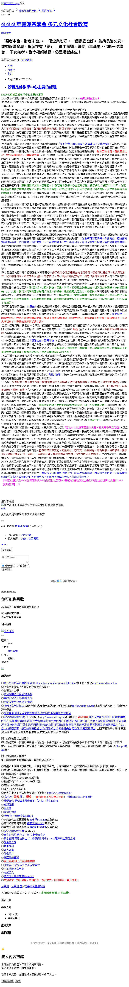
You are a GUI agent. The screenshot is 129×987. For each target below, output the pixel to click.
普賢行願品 (96, 724)
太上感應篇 (99, 721)
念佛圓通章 (109, 724)
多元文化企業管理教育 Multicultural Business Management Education (40, 683)
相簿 (10, 66)
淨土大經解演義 (39, 721)
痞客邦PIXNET (38, 819)
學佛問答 (111, 721)
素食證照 (9, 838)
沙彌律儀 (9, 724)
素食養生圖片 (24, 834)
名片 (10, 73)
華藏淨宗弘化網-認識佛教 (18, 694)
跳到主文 (6, 33)
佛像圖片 (9, 853)
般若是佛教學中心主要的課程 (32, 87)
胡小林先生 (65, 728)
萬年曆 (7, 808)
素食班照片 (10, 834)
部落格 (11, 70)
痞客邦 (18, 526)
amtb (3, 508)
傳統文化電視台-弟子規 (79, 721)
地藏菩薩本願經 (24, 724)
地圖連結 (72, 797)
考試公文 (9, 872)
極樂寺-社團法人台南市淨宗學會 (22, 865)
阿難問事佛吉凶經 (43, 724)
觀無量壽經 (83, 724)
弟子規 (5, 886)
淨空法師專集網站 (14, 717)
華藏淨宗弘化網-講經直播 (18, 698)
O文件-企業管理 (30, 538)
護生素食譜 (10, 842)
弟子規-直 (16, 886)
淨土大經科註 (56, 721)
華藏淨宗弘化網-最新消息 (18, 702)
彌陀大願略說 (96, 717)
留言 (25, 526)
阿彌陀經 (60, 724)
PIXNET (41, 943)
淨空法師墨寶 (11, 857)
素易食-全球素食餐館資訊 (18, 816)
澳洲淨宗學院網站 (14, 705)
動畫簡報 (9, 846)
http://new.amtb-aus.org (82, 705)
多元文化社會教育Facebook (19, 876)
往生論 (120, 724)
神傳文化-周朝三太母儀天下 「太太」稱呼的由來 (31, 800)
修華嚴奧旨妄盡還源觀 (17, 721)
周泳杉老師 (51, 728)
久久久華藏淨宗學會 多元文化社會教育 (44, 24)
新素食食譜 (39, 834)
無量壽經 (71, 724)
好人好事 (9, 850)
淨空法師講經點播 (14, 831)
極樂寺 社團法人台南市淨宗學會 (22, 713)
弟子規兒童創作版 (35, 886)
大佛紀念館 (10, 812)
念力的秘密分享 (10, 728)
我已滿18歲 (8, 981)
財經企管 (26, 535)
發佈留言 (7, 569)
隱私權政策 (82, 943)
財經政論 (27, 59)
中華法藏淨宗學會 (14, 868)
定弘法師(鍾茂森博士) (84, 728)
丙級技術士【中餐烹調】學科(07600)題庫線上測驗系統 (44, 838)
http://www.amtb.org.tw (52, 717)
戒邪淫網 (9, 804)
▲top (4, 544)
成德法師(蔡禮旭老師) (33, 728)
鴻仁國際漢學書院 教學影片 (55, 713)
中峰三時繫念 (112, 717)
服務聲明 (94, 943)
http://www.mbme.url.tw (105, 683)
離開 (18, 981)
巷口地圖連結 (85, 797)
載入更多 (7, 550)
